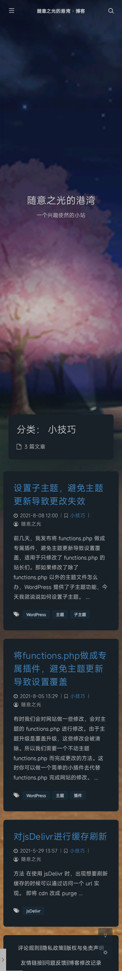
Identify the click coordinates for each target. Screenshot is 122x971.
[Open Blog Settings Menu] (105, 952)
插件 (78, 795)
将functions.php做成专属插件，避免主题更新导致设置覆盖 (60, 668)
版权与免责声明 (85, 948)
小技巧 (77, 515)
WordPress (36, 614)
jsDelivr (33, 910)
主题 (60, 614)
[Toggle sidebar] (11, 10)
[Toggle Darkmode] (105, 935)
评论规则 (29, 948)
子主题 (80, 614)
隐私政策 (53, 948)
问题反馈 (55, 963)
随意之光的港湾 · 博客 (61, 11)
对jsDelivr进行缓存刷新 (60, 836)
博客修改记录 (85, 963)
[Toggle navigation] (111, 10)
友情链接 (31, 963)
